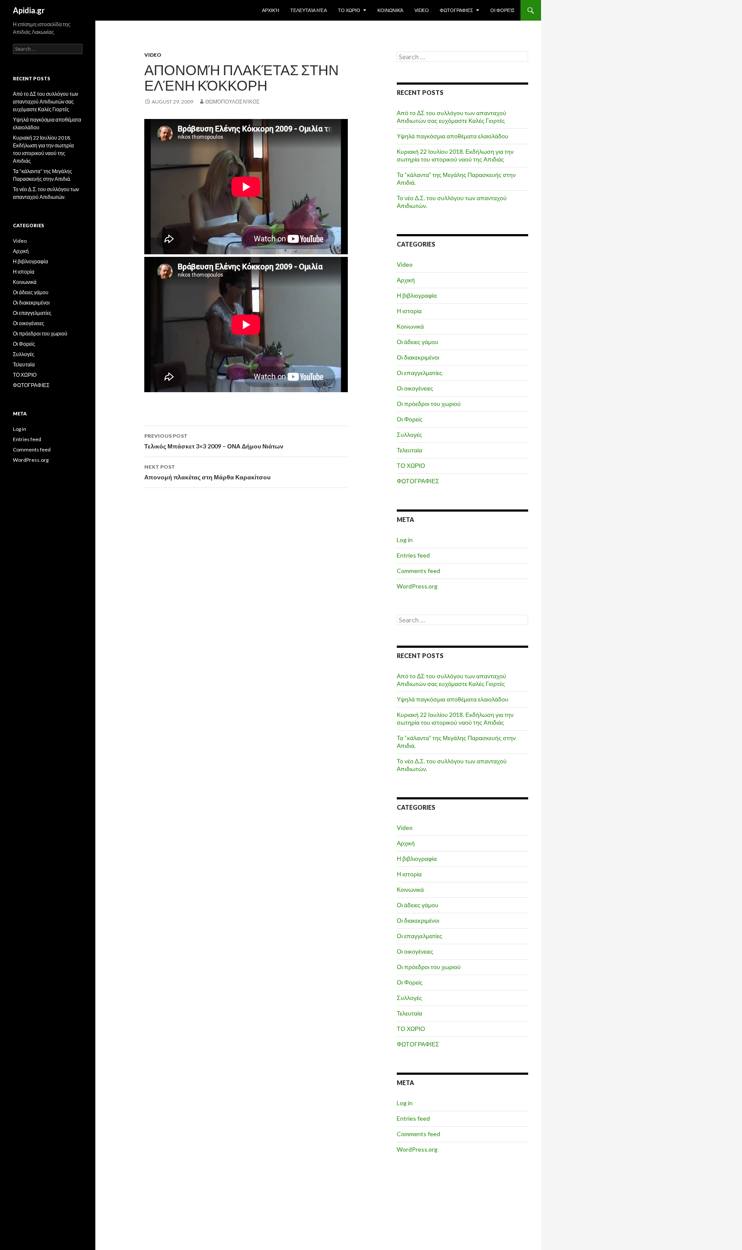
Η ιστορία (409, 310)
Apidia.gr (29, 10)
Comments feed (418, 570)
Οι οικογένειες (415, 388)
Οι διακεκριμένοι (418, 357)
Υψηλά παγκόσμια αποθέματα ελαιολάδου (452, 136)
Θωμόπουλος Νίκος (232, 101)
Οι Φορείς (502, 10)
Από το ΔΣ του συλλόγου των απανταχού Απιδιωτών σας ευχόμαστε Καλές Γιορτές (451, 116)
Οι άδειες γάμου (417, 341)
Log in (405, 539)
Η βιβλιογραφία (417, 295)
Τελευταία (409, 450)
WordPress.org (417, 586)
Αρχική (270, 10)
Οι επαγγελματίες (419, 372)
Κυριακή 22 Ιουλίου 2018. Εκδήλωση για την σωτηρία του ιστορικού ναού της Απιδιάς (455, 155)
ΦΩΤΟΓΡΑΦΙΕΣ (456, 10)
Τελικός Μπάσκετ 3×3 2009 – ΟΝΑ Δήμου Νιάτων (213, 441)
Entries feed (413, 555)
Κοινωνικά (390, 10)
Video (421, 10)
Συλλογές (409, 434)
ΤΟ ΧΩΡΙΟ (349, 10)
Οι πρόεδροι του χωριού (429, 403)
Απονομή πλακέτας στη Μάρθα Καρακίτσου (207, 472)
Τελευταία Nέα (308, 10)
